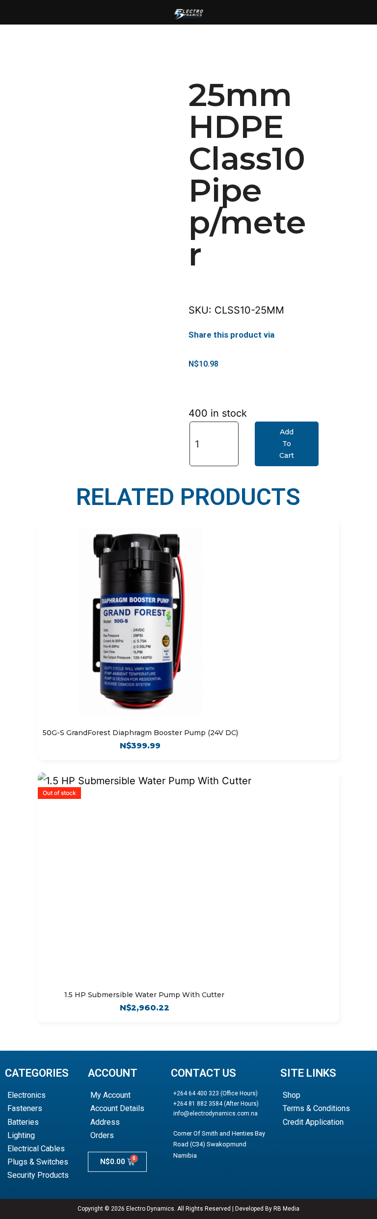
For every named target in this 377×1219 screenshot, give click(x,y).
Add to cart (286, 443)
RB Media (286, 1208)
